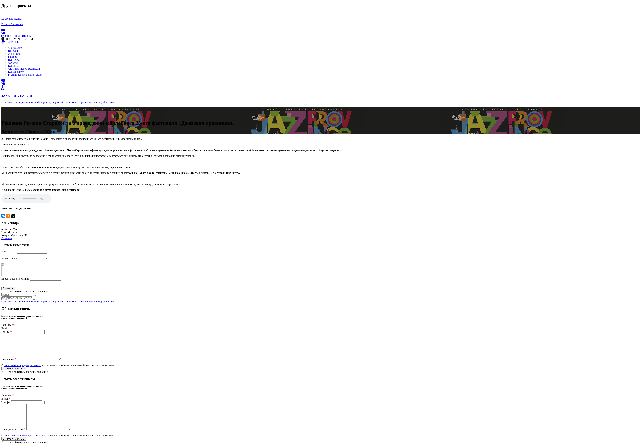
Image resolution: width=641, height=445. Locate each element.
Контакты (13, 65)
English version (34, 74)
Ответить (6, 238)
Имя (4, 251)
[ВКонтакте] (3, 216)
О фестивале (15, 47)
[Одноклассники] (8, 216)
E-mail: (5, 398)
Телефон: (7, 331)
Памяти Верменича (12, 24)
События (13, 62)
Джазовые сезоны (11, 18)
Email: (5, 328)
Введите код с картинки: (15, 278)
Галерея (12, 56)
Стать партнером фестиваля (24, 68)
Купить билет (16, 71)
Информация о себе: (13, 429)
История (13, 50)
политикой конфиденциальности (22, 365)
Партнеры (14, 59)
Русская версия (16, 74)
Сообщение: (9, 359)
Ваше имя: (8, 324)
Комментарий (9, 258)
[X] (13, 216)
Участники (14, 53)
